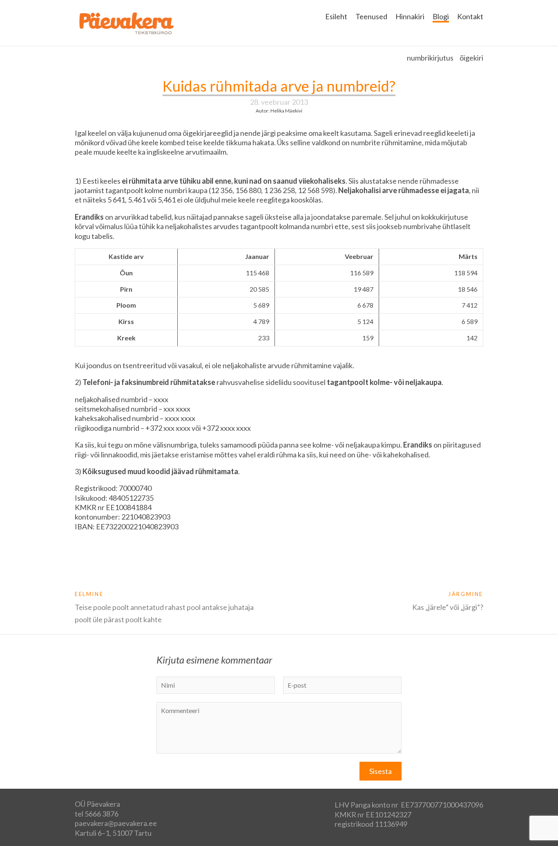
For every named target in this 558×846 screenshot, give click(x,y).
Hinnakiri (409, 16)
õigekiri (471, 57)
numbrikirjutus (430, 57)
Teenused (371, 16)
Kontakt (470, 16)
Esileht (336, 16)
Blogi (441, 16)
